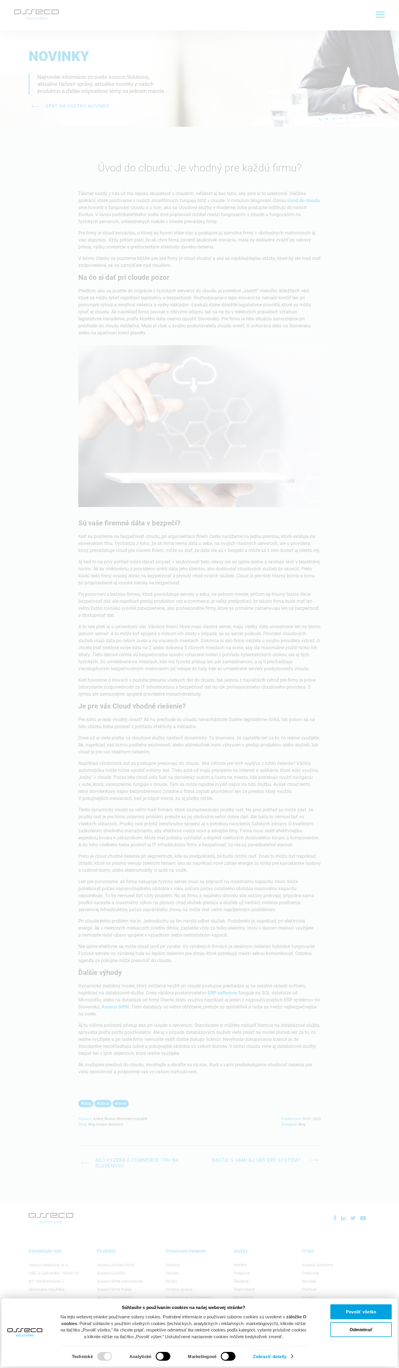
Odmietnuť (361, 1329)
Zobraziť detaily (269, 1356)
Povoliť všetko (361, 1311)
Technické (82, 1356)
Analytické (140, 1356)
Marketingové (202, 1356)
